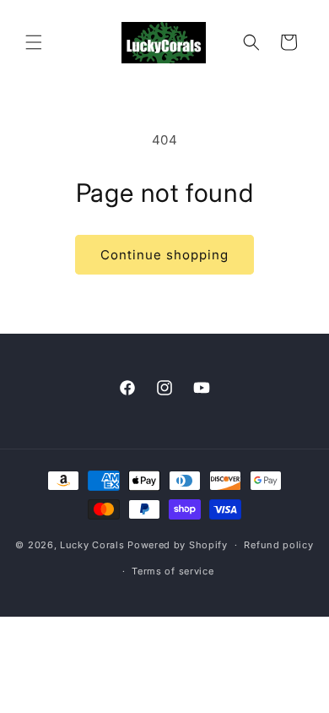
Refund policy (278, 545)
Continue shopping (164, 255)
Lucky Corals (92, 545)
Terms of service (172, 571)
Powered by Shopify (177, 545)
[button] (33, 42)
